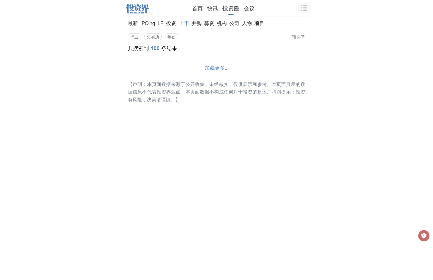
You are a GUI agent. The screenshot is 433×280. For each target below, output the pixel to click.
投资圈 (231, 8)
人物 (247, 23)
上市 (184, 23)
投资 (171, 23)
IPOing (147, 23)
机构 (222, 23)
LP (161, 23)
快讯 (212, 8)
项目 (259, 23)
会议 (249, 8)
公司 (234, 23)
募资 (209, 23)
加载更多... (217, 67)
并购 (197, 23)
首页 (197, 8)
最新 (133, 23)
